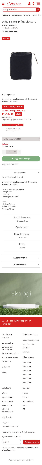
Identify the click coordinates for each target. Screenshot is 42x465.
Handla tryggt (22, 234)
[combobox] (21, 10)
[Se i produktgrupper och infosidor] (4, 4)
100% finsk (22, 238)
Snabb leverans (22, 217)
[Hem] (14, 4)
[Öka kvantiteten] (19, 152)
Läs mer (22, 248)
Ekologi (22, 244)
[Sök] (38, 10)
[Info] (33, 3)
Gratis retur (22, 227)
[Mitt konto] (29, 3)
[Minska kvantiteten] (4, 152)
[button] (9, 25)
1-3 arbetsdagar (22, 221)
